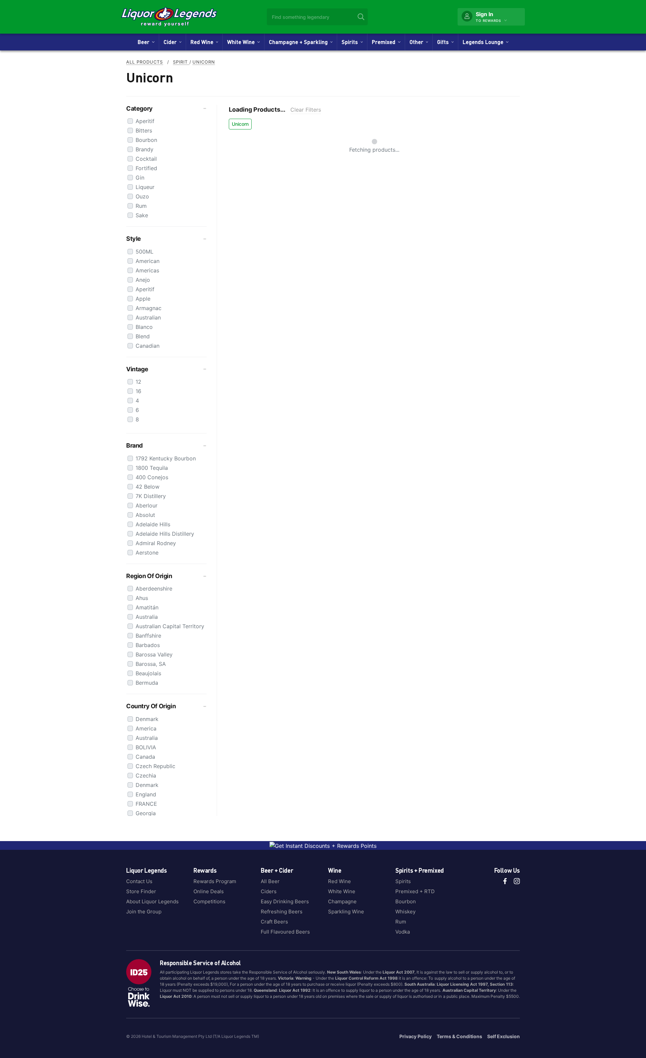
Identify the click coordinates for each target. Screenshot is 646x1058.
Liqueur (145, 187)
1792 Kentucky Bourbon (166, 458)
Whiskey (405, 911)
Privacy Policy (415, 1036)
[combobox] (317, 16)
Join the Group (144, 911)
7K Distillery (151, 496)
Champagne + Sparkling (299, 41)
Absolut (145, 515)
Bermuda (147, 682)
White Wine (242, 41)
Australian (148, 317)
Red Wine (203, 41)
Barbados (148, 645)
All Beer (270, 881)
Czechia (146, 775)
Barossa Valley (154, 654)
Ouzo (142, 196)
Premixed (385, 41)
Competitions (209, 901)
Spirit (181, 62)
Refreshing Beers (281, 911)
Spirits (351, 41)
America (146, 728)
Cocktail (146, 158)
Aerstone (147, 552)
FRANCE (146, 803)
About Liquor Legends (152, 901)
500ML (144, 251)
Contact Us (139, 881)
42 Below (147, 486)
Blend (143, 336)
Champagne (342, 901)
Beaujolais (148, 673)
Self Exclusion (503, 1036)
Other (417, 41)
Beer (145, 41)
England (146, 794)
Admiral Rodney (156, 543)
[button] (166, 108)
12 (138, 381)
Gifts (444, 41)
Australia (147, 616)
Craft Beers (274, 921)
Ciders (269, 891)
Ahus (142, 598)
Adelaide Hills (153, 524)
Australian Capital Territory (170, 626)
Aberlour (146, 505)
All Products (144, 62)
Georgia (146, 813)
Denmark (147, 719)
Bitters (144, 130)
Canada (145, 756)
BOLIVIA (146, 747)
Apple (143, 298)
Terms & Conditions (459, 1036)
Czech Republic (155, 766)
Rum (141, 205)
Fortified (146, 168)
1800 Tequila (152, 467)
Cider (171, 41)
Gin (140, 177)
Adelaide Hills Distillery (165, 533)
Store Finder (141, 891)
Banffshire (148, 635)
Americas (147, 270)
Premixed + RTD (415, 891)
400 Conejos (152, 477)
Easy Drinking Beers (285, 901)
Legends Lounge (484, 41)
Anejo (143, 279)
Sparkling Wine (346, 911)
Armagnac (149, 308)
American (147, 261)
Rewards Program (214, 881)
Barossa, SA (151, 663)
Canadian (147, 345)
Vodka (402, 932)
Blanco (144, 327)
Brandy (144, 149)
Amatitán (147, 607)
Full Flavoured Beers (285, 932)
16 (138, 391)
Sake (142, 215)
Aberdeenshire (154, 588)
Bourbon (146, 140)
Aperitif (145, 121)
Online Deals (208, 891)
